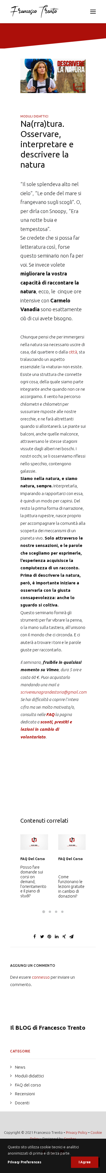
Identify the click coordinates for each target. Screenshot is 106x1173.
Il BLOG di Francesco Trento (47, 1027)
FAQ (50, 714)
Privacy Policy (76, 1132)
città (73, 351)
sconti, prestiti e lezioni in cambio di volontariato (46, 729)
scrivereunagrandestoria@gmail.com (53, 692)
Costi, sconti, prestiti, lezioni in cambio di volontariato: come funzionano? (71, 884)
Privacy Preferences (24, 1162)
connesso (41, 977)
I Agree (85, 1162)
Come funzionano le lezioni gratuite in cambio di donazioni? (34, 886)
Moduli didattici (34, 116)
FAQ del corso (33, 859)
